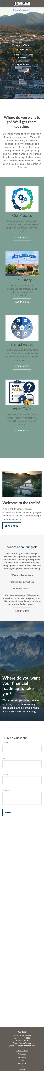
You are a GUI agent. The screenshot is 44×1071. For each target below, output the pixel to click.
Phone (5, 774)
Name (5, 742)
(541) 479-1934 (25, 1035)
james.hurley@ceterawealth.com (22, 1045)
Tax (22, 1066)
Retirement (22, 1054)
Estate (22, 1060)
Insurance (22, 1063)
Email (4, 758)
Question (6, 790)
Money (22, 1069)
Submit (9, 812)
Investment (22, 1057)
